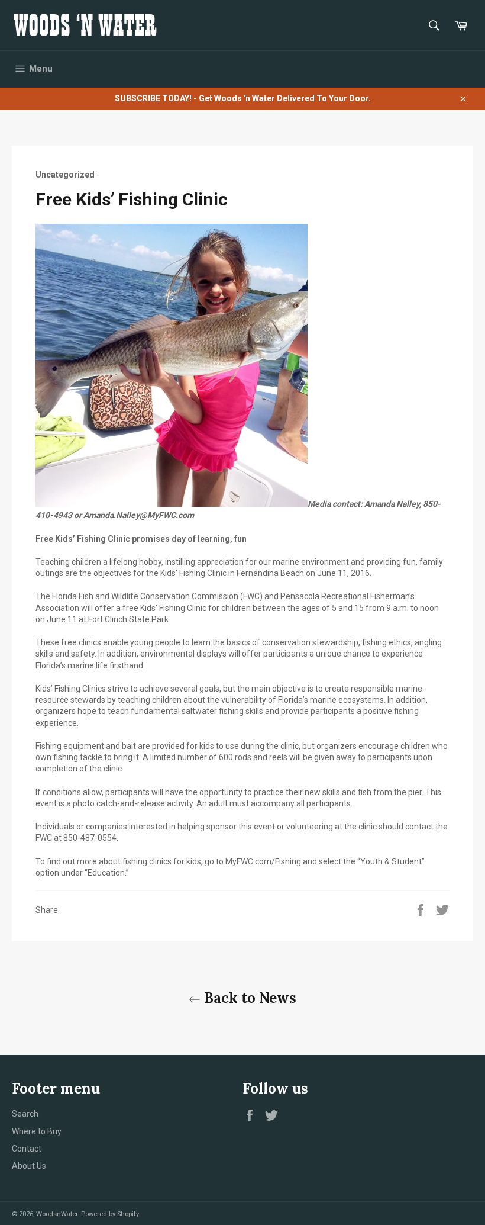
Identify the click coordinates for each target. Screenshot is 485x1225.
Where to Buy (37, 1131)
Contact (26, 1148)
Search (25, 1113)
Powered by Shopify (110, 1214)
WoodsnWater (56, 1214)
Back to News (248, 998)
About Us (29, 1166)
